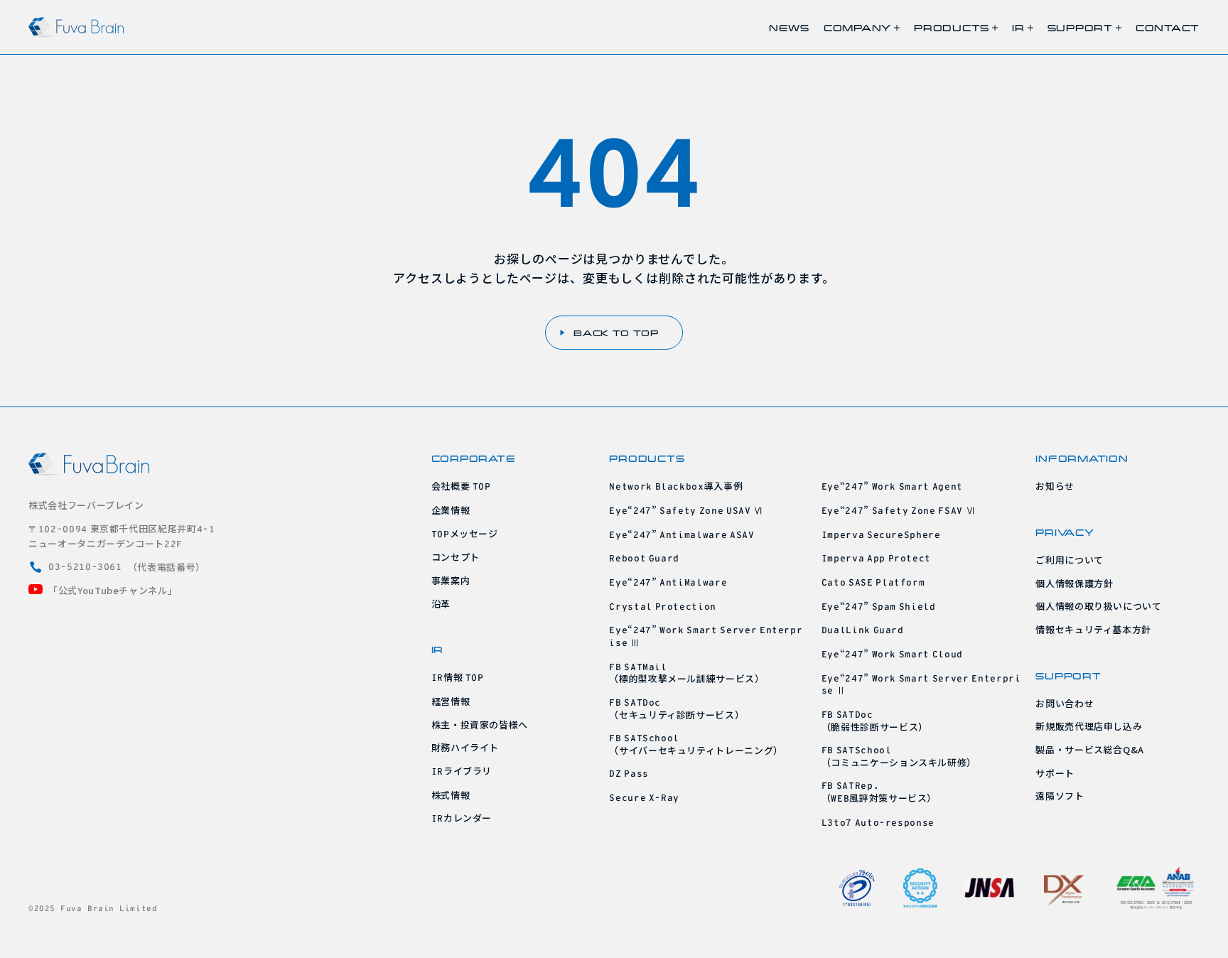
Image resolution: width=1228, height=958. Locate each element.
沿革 (441, 603)
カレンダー (461, 817)
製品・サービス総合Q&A (1089, 749)
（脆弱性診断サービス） (875, 721)
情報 (457, 677)
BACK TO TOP (616, 332)
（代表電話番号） (126, 567)
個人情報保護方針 (1074, 583)
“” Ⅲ (705, 636)
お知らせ (1054, 486)
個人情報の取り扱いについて (1098, 606)
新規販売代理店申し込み (1088, 726)
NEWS (789, 27)
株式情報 (450, 795)
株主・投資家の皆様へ (480, 724)
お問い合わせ (1064, 703)
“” (681, 534)
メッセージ (464, 533)
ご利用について (1069, 559)
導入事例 (676, 486)
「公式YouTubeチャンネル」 (112, 590)
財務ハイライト (465, 747)
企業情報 (450, 510)
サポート (1054, 773)
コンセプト (455, 557)
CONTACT (1168, 27)
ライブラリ (461, 770)
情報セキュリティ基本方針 (1093, 629)
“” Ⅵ (686, 510)
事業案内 (450, 580)
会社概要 (461, 486)
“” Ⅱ (921, 684)
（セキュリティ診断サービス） (676, 709)
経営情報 (450, 701)
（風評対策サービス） (879, 792)
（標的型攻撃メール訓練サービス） (686, 674)
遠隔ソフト (1059, 795)
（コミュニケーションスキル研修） (899, 757)
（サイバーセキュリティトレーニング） (696, 745)
